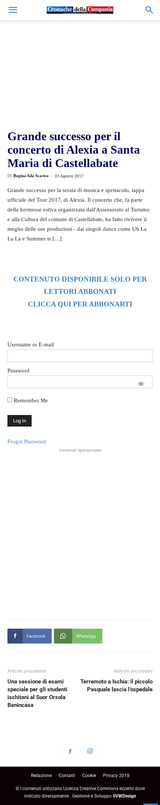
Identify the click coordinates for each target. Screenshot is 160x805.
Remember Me (30, 400)
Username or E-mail (30, 345)
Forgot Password (26, 441)
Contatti (67, 775)
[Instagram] (90, 751)
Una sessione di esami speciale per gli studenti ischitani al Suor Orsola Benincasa (37, 693)
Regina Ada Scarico (31, 175)
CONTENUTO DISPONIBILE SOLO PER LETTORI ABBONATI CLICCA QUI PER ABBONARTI (80, 291)
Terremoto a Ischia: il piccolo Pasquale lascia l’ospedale (116, 685)
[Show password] (141, 383)
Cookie (89, 775)
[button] (13, 10)
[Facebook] (70, 751)
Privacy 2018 (116, 775)
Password (18, 371)
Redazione (41, 775)
